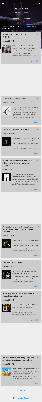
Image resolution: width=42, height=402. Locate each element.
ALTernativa (21, 8)
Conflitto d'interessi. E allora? (15, 129)
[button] (38, 35)
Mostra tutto (33, 26)
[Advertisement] (21, 79)
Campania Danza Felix (12, 262)
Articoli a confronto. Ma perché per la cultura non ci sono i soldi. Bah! (18, 358)
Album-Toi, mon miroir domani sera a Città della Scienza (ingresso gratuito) (18, 162)
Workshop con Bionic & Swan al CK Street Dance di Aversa (18, 294)
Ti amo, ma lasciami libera (14, 98)
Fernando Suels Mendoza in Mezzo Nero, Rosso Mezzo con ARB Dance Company (17, 229)
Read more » (34, 61)
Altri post (21, 390)
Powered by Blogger (22, 398)
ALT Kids (27, 18)
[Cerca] (39, 4)
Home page (15, 18)
